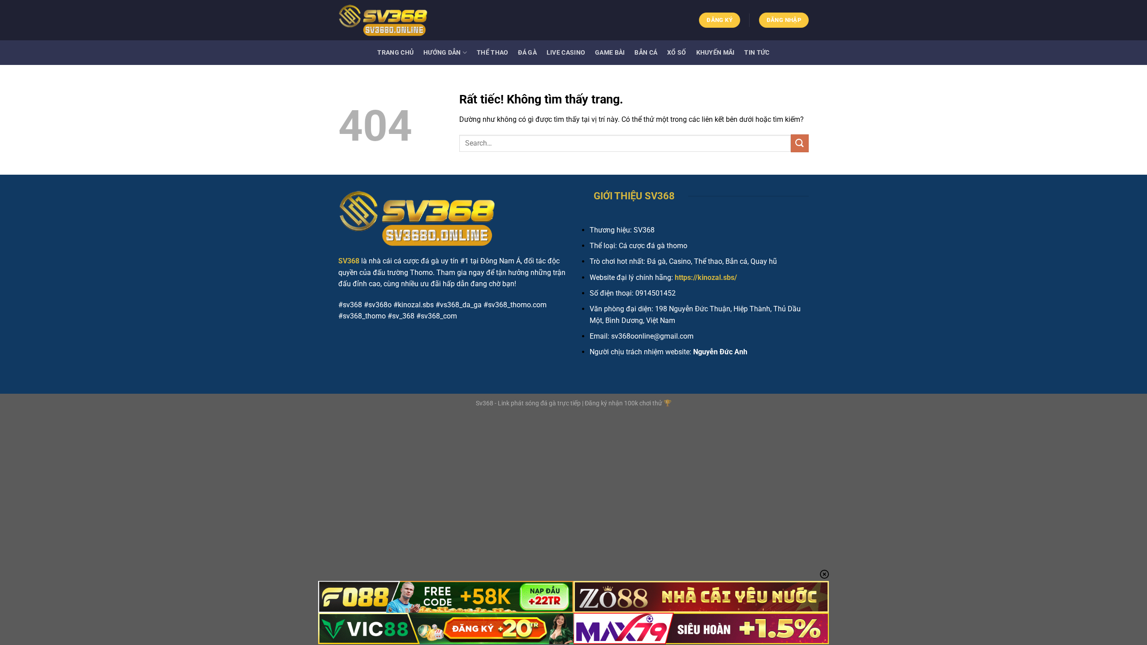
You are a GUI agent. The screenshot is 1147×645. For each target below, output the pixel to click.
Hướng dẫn (442, 52)
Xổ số (676, 52)
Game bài (610, 52)
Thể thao (492, 52)
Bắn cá (645, 52)
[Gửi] (800, 143)
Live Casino (566, 52)
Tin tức (756, 52)
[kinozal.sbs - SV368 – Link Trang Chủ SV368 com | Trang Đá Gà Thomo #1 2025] (383, 20)
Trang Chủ (395, 52)
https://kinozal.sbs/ (706, 277)
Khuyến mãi (715, 52)
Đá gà (527, 52)
